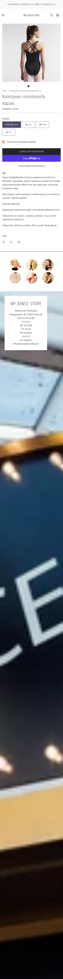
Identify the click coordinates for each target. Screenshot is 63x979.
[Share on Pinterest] (18, 242)
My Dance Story (32, 15)
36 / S (28, 124)
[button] (28, 86)
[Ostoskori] (58, 15)
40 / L (9, 132)
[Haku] (51, 15)
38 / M (42, 124)
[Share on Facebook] (3, 242)
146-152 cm (12, 124)
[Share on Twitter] (11, 242)
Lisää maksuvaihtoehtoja (31, 165)
